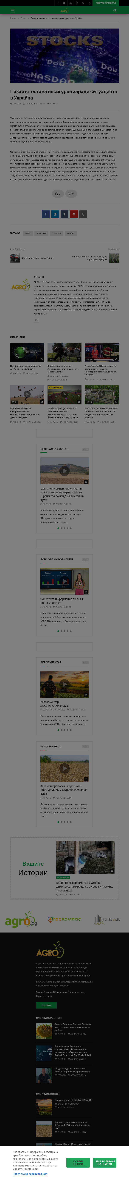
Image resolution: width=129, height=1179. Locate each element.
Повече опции (78, 1163)
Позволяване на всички (105, 1163)
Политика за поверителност (30, 1174)
